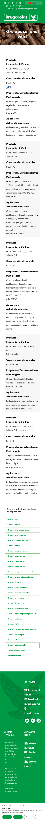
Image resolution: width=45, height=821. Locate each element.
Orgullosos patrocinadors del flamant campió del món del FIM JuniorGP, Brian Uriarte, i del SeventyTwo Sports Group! (11, 752)
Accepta (7, 817)
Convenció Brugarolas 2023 (11, 790)
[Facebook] (12, 2)
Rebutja (18, 817)
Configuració (30, 817)
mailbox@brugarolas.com (27, 8)
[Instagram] (38, 721)
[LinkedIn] (5, 2)
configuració (19, 812)
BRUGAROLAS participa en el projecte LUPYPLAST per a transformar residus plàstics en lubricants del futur (11, 775)
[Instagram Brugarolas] (20, 2)
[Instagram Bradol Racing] (7, 5)
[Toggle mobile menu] (40, 18)
